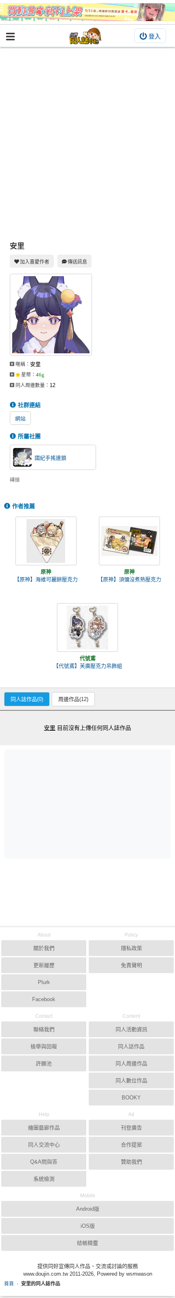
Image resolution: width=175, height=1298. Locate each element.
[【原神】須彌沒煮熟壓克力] (129, 541)
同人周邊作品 (131, 1063)
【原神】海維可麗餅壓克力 (46, 579)
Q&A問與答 (43, 1162)
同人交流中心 (44, 1145)
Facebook (43, 999)
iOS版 (88, 1226)
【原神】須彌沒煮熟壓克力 (129, 579)
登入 (155, 36)
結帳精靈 (87, 1243)
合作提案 (131, 1145)
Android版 (87, 1209)
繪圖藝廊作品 (44, 1128)
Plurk (44, 982)
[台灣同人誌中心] (85, 36)
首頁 (9, 1284)
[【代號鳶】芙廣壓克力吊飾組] (87, 627)
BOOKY (131, 1098)
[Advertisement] (87, 138)
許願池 (44, 1063)
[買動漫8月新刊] (87, 12)
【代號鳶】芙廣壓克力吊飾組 (87, 666)
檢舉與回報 (44, 1046)
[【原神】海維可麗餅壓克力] (46, 541)
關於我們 (44, 948)
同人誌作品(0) (27, 699)
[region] (89, 804)
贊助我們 (131, 1162)
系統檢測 (44, 1179)
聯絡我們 (44, 1029)
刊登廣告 (131, 1128)
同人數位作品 (131, 1080)
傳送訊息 (77, 262)
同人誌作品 (131, 1046)
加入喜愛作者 (34, 262)
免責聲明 (131, 965)
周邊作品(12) (73, 699)
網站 (20, 418)
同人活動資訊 (131, 1029)
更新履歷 (44, 965)
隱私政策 (131, 948)
